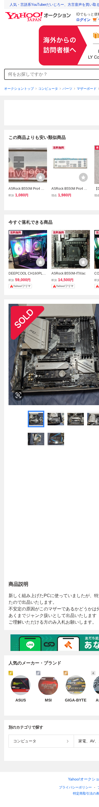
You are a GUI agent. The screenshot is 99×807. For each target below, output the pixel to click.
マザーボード (87, 89)
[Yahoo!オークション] (38, 13)
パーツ (67, 89)
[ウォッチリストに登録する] (40, 177)
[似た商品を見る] (18, 395)
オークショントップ (19, 89)
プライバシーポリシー (75, 787)
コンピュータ (48, 89)
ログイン (83, 20)
